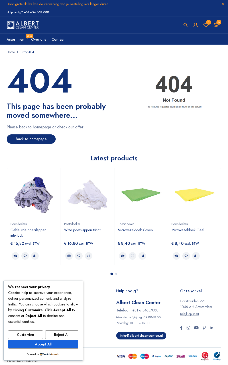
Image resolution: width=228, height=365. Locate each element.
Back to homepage (31, 139)
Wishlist (208, 22)
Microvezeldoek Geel (187, 230)
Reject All (61, 334)
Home (11, 52)
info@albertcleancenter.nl (141, 335)
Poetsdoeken (18, 224)
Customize (25, 334)
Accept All (43, 344)
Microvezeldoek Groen (135, 230)
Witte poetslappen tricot (82, 230)
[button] (15, 256)
